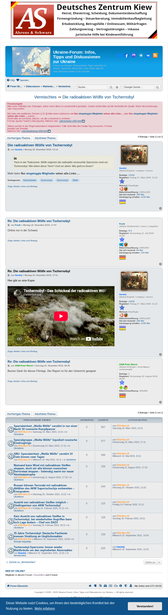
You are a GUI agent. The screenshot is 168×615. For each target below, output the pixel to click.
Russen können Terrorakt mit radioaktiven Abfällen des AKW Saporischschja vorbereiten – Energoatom (44, 488)
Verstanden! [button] (145, 606)
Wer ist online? (15, 571)
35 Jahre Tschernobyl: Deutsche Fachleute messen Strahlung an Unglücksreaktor (40, 535)
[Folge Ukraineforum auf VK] (148, 56)
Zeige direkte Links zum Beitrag (22, 186)
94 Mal (139, 250)
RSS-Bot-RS (24, 539)
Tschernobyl (46, 180)
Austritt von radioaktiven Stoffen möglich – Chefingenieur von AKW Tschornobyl (41, 504)
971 (130, 231)
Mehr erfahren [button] (45, 608)
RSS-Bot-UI (24, 432)
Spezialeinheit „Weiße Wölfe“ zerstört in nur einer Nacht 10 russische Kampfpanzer (45, 427)
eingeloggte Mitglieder (91, 113)
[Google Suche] (157, 87)
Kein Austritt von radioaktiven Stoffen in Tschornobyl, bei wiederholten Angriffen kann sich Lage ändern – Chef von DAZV (43, 519)
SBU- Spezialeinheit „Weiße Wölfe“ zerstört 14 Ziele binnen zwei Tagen (43, 455)
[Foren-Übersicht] (31, 61)
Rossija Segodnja (22, 541)
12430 (131, 175)
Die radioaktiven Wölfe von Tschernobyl (98, 97)
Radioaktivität (29, 180)
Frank (122, 224)
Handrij (122, 168)
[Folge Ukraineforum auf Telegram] (141, 56)
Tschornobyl (62, 180)
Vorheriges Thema (18, 138)
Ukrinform (19, 434)
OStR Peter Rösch (128, 364)
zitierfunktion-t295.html (70, 121)
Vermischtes (45, 97)
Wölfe (75, 180)
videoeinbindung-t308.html (34, 131)
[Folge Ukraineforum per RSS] (155, 56)
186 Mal (140, 194)
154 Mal (145, 253)
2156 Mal (145, 197)
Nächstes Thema (45, 138)
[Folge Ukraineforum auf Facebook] (126, 56)
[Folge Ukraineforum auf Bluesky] (119, 56)
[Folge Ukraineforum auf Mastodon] (134, 56)
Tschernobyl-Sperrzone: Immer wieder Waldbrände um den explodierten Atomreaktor (43, 549)
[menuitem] (11, 80)
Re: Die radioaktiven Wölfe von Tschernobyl (39, 221)
